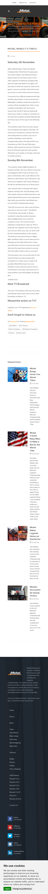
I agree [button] (7, 889)
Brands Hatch (21, 333)
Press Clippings (15, 769)
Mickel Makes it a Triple (24, 24)
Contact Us (14, 805)
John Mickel (13, 325)
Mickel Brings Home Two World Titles (35, 374)
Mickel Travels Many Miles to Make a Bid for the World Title (35, 442)
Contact (33, 2)
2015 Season (23, 325)
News (12, 723)
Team (12, 729)
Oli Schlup (13, 739)
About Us (22, 2)
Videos (12, 766)
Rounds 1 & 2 (14, 779)
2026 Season (14, 775)
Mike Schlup (14, 736)
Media (12, 759)
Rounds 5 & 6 (14, 785)
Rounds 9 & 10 (15, 792)
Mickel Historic (21, 698)
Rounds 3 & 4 (14, 782)
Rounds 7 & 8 (14, 789)
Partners (11, 333)
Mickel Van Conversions (25, 701)
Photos (12, 762)
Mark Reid (13, 746)
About (12, 716)
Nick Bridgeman (15, 743)
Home (14, 2)
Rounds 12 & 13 (15, 799)
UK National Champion (30, 329)
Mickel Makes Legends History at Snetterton (35, 533)
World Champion (14, 329)
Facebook (13, 321)
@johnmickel (30, 321)
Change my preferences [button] (22, 889)
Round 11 (13, 795)
